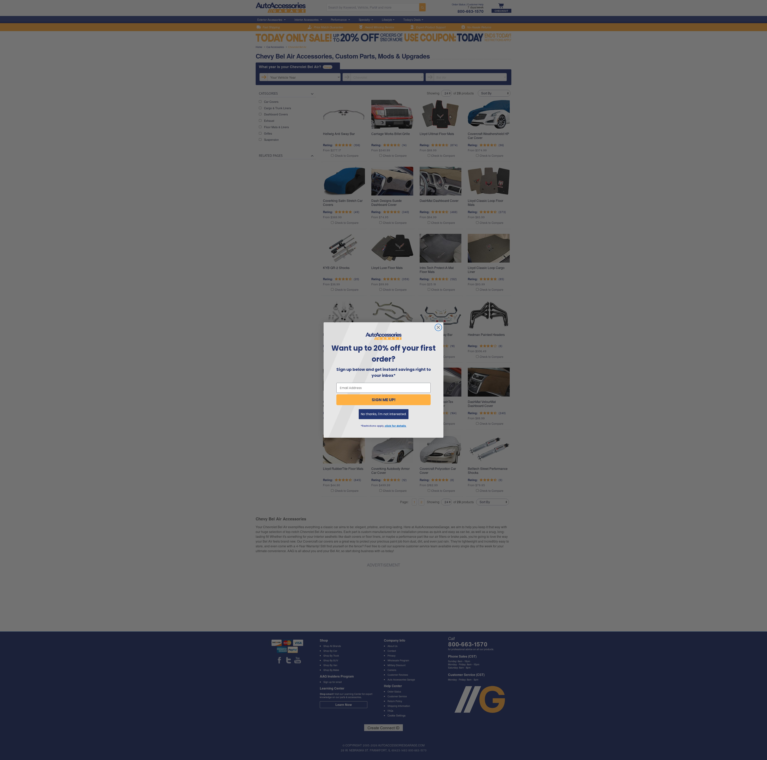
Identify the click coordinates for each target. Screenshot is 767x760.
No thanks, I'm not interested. (383, 414)
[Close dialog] (438, 327)
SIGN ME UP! (383, 400)
